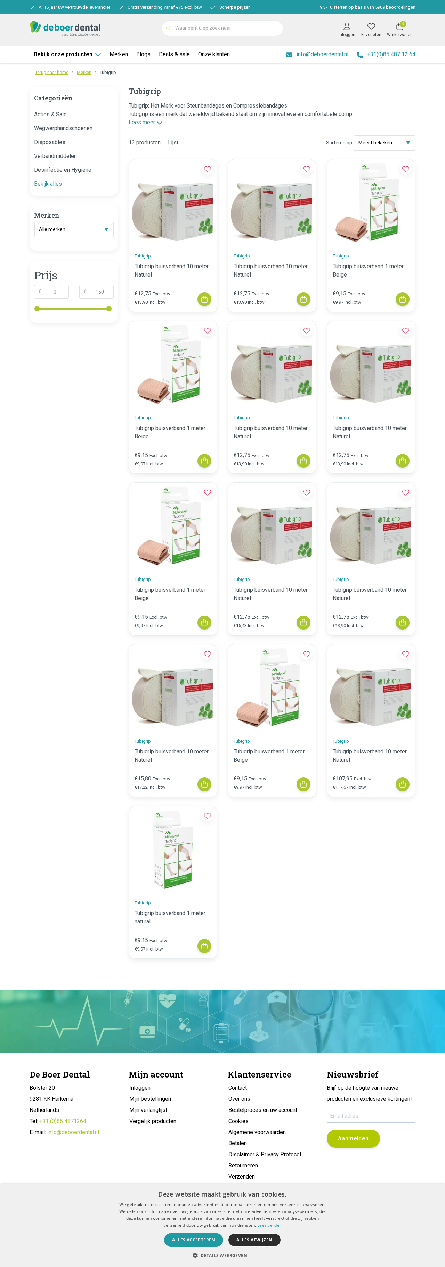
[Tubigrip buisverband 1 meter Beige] (371, 203)
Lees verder (269, 1225)
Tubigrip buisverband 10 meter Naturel (172, 270)
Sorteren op (339, 142)
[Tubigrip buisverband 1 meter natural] (173, 850)
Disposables (49, 142)
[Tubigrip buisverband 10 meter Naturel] (173, 203)
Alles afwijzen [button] (254, 1240)
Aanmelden (353, 1138)
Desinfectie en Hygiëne (62, 170)
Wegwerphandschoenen (63, 128)
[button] (222, 1255)
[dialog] (222, 1225)
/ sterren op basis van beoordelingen (367, 7)
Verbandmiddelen (55, 156)
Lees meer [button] (142, 122)
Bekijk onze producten (63, 54)
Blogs (143, 54)
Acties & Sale (50, 114)
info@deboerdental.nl (73, 1132)
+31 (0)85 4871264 (62, 1121)
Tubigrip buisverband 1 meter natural (170, 917)
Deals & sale (174, 54)
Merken (119, 54)
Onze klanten (214, 54)
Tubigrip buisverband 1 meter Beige (368, 270)
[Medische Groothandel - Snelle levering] (65, 27)
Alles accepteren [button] (193, 1240)
